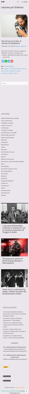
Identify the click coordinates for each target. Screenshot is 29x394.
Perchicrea (4, 73)
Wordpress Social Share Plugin (10, 391)
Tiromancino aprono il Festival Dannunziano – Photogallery (13, 261)
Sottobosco (4, 183)
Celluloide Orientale (7, 123)
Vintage (3, 195)
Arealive (5, 68)
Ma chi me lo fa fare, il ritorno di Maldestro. (11, 42)
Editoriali (4, 140)
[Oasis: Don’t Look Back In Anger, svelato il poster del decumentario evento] (14, 286)
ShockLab (4, 178)
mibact (18, 71)
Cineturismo (5, 128)
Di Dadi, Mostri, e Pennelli (8, 133)
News (2, 164)
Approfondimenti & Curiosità (10, 118)
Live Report (4, 154)
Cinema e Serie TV (6, 125)
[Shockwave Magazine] (3, 2)
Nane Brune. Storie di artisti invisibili (12, 161)
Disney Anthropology (7, 137)
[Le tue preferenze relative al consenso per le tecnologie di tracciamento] (26, 391)
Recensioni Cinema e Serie (9, 169)
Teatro (3, 188)
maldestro (13, 71)
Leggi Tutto (6, 57)
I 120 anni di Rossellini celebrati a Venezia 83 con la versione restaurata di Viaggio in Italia (13, 229)
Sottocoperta (5, 185)
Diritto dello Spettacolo (8, 135)
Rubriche (4, 176)
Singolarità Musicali (7, 181)
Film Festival (5, 145)
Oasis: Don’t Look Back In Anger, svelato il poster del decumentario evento (14, 291)
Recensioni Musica (8, 66)
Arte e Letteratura (6, 120)
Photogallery (5, 166)
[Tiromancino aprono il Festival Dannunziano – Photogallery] (14, 255)
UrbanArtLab (5, 193)
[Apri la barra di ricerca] (18, 2)
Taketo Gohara (13, 73)
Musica (3, 157)
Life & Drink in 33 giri (7, 152)
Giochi (3, 147)
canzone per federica (15, 68)
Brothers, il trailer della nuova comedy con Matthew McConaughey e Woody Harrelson (14, 331)
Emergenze (4, 142)
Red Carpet (4, 173)
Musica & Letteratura (7, 159)
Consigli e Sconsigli (7, 130)
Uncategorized (5, 190)
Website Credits (20, 387)
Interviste (4, 149)
